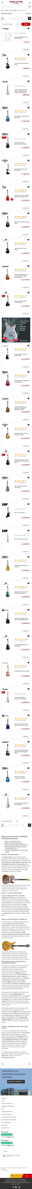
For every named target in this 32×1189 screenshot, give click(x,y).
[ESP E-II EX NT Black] (8, 512)
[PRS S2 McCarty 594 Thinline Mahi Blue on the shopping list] (28, 107)
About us (4, 1098)
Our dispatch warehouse (9, 1117)
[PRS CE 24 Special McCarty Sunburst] (8, 565)
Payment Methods (7, 1111)
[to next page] (30, 19)
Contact (8, 1179)
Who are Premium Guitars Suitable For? (16, 845)
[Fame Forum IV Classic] (10, 330)
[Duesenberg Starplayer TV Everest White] (8, 803)
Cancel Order (5, 1128)
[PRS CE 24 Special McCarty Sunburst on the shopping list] (28, 557)
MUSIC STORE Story (7, 1103)
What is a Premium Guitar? (12, 841)
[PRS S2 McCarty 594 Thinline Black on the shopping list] (28, 213)
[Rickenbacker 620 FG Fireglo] (8, 671)
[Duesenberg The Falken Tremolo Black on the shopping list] (28, 292)
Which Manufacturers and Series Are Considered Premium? (15, 847)
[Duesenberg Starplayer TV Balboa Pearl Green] (8, 591)
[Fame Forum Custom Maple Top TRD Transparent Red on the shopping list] (28, 187)
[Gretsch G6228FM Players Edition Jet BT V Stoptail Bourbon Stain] (8, 274)
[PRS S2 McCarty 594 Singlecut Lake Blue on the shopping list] (28, 768)
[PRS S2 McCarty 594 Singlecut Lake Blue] (8, 776)
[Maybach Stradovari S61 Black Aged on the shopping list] (28, 160)
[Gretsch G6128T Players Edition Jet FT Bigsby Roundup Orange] (8, 406)
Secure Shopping (6, 1114)
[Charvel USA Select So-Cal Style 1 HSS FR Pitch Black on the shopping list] (28, 609)
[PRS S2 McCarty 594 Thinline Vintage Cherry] (8, 380)
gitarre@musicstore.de (8, 1057)
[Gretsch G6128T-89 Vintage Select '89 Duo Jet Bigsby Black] (8, 750)
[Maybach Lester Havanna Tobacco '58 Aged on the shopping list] (28, 425)
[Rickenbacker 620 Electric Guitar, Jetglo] (8, 354)
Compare (25, 49)
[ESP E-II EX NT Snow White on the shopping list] (28, 530)
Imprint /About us (14, 1179)
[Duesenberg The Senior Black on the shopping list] (28, 239)
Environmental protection (9, 1119)
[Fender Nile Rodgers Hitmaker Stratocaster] (22, 692)
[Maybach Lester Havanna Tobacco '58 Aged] (8, 433)
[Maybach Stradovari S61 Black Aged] (8, 169)
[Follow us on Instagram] (16, 1187)
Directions (5, 1125)
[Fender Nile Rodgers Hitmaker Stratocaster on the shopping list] (28, 689)
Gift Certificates (6, 1122)
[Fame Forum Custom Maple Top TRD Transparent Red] (8, 195)
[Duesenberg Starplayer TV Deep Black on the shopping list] (28, 636)
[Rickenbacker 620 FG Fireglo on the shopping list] (28, 662)
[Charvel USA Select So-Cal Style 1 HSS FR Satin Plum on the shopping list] (28, 715)
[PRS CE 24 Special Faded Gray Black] (8, 486)
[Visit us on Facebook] (13, 1187)
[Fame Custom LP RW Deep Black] (8, 63)
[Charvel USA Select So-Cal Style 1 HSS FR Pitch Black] (8, 618)
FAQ (3, 1109)
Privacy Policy (22, 1179)
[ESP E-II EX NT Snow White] (8, 539)
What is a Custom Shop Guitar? (14, 843)
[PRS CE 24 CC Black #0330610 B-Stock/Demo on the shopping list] (28, 134)
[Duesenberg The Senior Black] (8, 248)
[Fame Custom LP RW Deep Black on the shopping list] (28, 55)
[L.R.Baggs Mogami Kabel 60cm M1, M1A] (8, 37)
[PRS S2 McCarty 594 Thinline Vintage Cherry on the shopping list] (28, 372)
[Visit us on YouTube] (19, 1187)
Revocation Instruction (10, 1181)
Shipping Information (8, 1106)
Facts (3, 1101)
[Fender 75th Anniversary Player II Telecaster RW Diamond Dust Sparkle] (8, 89)
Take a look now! (24, 340)
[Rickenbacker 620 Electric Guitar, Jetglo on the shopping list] (28, 345)
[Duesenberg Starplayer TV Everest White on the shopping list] (28, 794)
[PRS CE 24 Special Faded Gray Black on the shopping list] (28, 477)
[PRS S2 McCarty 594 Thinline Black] (8, 221)
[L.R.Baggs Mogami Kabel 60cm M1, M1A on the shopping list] (28, 28)
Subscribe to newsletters (15, 1081)
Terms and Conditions (21, 1181)
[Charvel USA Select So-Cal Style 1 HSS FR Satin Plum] (8, 723)
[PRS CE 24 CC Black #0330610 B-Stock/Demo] (22, 137)
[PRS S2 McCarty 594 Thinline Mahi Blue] (8, 116)
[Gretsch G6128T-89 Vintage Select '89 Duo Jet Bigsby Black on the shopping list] (28, 742)
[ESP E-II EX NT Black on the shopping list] (28, 504)
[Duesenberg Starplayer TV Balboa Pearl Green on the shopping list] (28, 583)
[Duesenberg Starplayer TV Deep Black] (8, 644)
